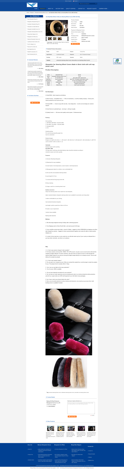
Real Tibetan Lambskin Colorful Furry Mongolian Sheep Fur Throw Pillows (61, 456)
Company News (103, 8)
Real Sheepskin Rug (32, 19)
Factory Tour (60, 8)
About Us (50, 8)
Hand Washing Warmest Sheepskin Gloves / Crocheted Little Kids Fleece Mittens (45, 456)
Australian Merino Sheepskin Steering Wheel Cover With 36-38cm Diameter (71, 434)
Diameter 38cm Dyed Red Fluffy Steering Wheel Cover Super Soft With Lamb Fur (60, 434)
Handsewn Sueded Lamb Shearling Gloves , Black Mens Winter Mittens (45, 460)
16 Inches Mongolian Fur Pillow (61, 449)
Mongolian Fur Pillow (32, 36)
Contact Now (76, 43)
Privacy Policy (33, 465)
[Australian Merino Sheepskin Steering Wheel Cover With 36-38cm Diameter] (71, 428)
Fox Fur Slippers (31, 44)
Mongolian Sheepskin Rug (33, 21)
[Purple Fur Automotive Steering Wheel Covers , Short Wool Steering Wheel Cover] (81, 428)
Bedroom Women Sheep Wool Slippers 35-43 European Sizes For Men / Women (78, 461)
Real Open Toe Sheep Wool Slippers (77, 455)
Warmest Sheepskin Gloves (33, 39)
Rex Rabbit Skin (31, 49)
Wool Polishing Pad (31, 54)
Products (42, 8)
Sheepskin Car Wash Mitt (32, 26)
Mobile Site (91, 460)
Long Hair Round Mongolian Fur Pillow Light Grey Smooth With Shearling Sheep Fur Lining (61, 461)
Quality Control (71, 8)
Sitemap (90, 457)
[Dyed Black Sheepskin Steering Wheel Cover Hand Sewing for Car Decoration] (92, 428)
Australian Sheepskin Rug (33, 24)
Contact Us (81, 8)
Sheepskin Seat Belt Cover (33, 29)
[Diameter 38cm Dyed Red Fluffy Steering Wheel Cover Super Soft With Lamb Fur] (61, 428)
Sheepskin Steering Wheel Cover (41, 12)
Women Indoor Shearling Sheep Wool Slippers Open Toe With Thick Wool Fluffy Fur (78, 450)
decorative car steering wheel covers (82, 392)
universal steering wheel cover (55, 392)
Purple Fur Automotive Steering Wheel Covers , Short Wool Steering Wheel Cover (81, 434)
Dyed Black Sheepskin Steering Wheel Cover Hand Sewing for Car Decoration (91, 434)
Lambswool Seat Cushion (33, 41)
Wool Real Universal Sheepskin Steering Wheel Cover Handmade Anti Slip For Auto (50, 435)
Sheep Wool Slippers (32, 34)
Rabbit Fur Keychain (32, 51)
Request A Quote (92, 8)
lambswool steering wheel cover (67, 392)
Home (35, 8)
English (76, 1)
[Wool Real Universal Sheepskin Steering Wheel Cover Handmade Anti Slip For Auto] (51, 428)
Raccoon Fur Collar (31, 46)
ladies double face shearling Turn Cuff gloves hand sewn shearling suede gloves (44, 450)
